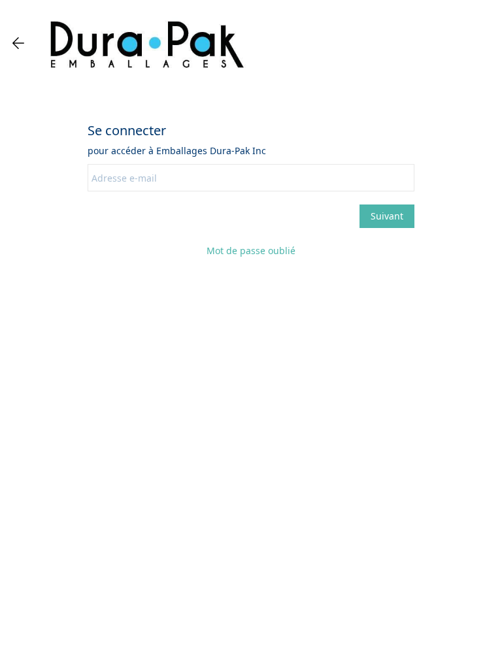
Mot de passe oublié (251, 250)
